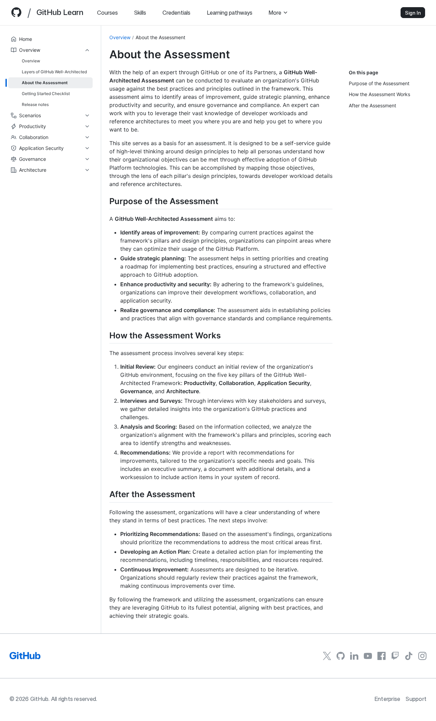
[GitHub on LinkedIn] (354, 656)
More (275, 12)
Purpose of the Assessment (379, 83)
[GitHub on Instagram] (422, 656)
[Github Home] (16, 15)
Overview (119, 37)
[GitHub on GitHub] (341, 656)
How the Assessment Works (379, 94)
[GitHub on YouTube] (368, 656)
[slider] (101, 329)
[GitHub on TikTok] (409, 656)
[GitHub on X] (327, 656)
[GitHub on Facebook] (381, 656)
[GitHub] (25, 658)
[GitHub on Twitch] (395, 656)
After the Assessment (372, 105)
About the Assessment (160, 37)
